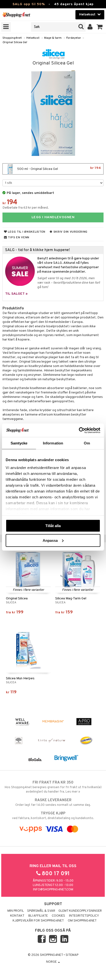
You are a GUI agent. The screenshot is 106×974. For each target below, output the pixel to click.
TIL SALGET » (16, 294)
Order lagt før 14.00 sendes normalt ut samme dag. (53, 802)
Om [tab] (87, 443)
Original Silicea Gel (14, 42)
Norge (51, 962)
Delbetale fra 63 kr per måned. (25, 208)
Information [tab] (53, 443)
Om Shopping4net (82, 921)
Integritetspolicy (84, 916)
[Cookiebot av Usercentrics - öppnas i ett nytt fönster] (78, 430)
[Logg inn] (90, 27)
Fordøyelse (73, 38)
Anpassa (50, 540)
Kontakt (17, 916)
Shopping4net (12, 38)
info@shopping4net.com (53, 890)
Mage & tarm (53, 38)
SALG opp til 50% (29, 4)
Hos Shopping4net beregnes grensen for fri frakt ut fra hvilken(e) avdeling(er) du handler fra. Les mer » (53, 787)
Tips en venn (18, 238)
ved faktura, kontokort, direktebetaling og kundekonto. (53, 815)
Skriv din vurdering (70, 232)
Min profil (15, 911)
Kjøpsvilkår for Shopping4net (38, 921)
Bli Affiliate (38, 916)
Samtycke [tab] (19, 443)
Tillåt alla (53, 526)
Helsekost (32, 38)
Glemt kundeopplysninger (80, 911)
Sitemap (72, 955)
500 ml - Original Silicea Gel (58, 168)
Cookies (58, 916)
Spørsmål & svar (41, 911)
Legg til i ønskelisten (26, 232)
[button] (100, 27)
